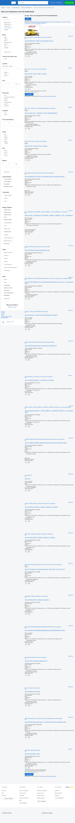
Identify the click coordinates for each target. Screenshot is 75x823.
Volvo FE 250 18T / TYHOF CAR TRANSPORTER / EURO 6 (41, 315)
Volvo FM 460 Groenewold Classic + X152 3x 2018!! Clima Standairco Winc (45, 722)
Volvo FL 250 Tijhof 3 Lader (32, 753)
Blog (20, 800)
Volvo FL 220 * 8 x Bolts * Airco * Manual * (36, 146)
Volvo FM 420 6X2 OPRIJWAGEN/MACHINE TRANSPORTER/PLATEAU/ (45, 630)
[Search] (19, 3)
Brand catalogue (23, 803)
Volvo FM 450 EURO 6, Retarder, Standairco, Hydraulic (40, 537)
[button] (26, 56)
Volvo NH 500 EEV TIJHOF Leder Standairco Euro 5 (39, 41)
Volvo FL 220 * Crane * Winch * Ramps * (36, 73)
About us (4, 790)
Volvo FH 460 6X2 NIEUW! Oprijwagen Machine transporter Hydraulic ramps (46, 442)
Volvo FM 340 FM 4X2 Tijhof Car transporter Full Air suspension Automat (44, 176)
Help (3, 793)
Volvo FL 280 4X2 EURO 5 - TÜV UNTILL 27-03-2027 (39, 380)
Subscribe (29, 94)
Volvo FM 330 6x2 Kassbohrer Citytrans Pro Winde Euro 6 (41, 345)
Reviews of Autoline (23, 798)
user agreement (52, 96)
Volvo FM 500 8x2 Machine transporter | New (37, 250)
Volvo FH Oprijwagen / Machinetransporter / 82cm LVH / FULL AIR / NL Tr (45, 569)
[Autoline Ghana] (5, 2)
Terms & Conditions (23, 790)
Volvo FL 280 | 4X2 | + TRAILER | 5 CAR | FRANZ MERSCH (41, 113)
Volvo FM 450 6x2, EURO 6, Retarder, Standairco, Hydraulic (41, 507)
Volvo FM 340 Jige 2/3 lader (32, 691)
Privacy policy (22, 793)
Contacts (4, 795)
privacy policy (43, 96)
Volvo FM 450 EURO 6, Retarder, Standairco (37, 600)
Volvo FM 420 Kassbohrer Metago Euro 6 (36, 661)
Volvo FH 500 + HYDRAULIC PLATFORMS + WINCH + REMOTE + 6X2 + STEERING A (49, 215)
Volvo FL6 (27, 478)
